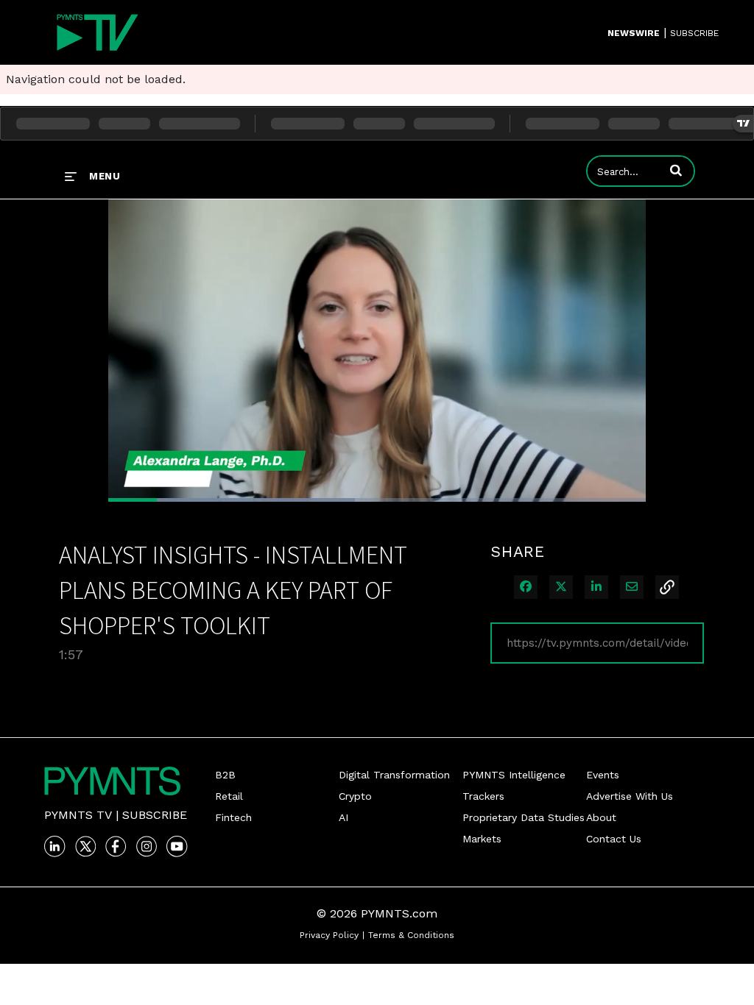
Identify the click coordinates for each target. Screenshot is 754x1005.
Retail (229, 796)
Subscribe (154, 815)
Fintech (233, 817)
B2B (225, 775)
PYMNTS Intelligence (514, 775)
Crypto (355, 796)
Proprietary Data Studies (523, 817)
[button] (676, 170)
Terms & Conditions (411, 935)
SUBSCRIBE (694, 33)
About (601, 817)
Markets (481, 839)
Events (602, 775)
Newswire (633, 33)
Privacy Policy (329, 935)
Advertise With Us (629, 796)
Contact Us (613, 839)
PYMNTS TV (78, 815)
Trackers (483, 796)
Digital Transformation (394, 775)
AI (343, 817)
